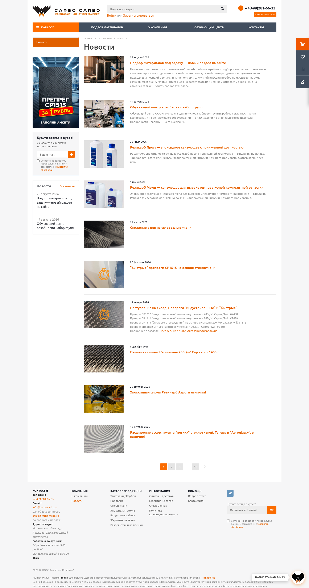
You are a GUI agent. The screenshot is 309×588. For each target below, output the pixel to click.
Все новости (67, 186)
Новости (76, 500)
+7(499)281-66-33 (260, 8)
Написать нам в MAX (270, 577)
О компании (158, 27)
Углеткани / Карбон (123, 496)
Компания (79, 491)
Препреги (116, 500)
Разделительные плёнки (126, 525)
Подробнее (208, 577)
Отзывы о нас (158, 505)
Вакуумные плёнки (122, 515)
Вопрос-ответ (197, 496)
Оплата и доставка (161, 496)
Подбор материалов (107, 27)
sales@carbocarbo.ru (46, 515)
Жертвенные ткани (122, 520)
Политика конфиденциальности (163, 512)
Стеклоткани (118, 505)
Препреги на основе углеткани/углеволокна (188, 331)
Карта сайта (195, 500)
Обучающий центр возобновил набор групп (55, 225)
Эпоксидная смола (122, 510)
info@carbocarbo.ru (45, 507)
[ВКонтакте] (230, 493)
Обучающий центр (209, 27)
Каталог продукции (126, 491)
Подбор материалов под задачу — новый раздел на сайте (55, 202)
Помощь (195, 491)
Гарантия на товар (161, 500)
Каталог (47, 27)
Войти (111, 15)
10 (195, 467)
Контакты (256, 27)
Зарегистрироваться (138, 15)
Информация (159, 491)
